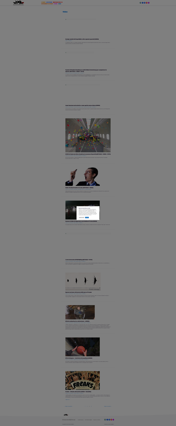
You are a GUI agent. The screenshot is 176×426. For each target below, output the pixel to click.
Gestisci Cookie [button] (81, 217)
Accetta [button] (87, 217)
